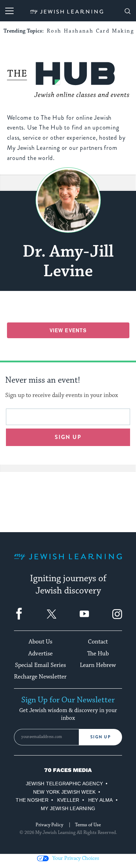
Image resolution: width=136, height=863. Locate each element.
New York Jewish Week (64, 792)
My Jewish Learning (68, 808)
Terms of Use (88, 825)
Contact (98, 642)
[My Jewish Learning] (68, 562)
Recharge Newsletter (40, 677)
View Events (68, 330)
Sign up (68, 437)
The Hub (98, 653)
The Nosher (32, 800)
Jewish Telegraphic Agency (64, 783)
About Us (40, 642)
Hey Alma (100, 800)
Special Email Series (40, 665)
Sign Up (100, 737)
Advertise (40, 653)
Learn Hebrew (98, 665)
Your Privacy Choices (75, 858)
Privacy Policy (49, 825)
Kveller (68, 800)
